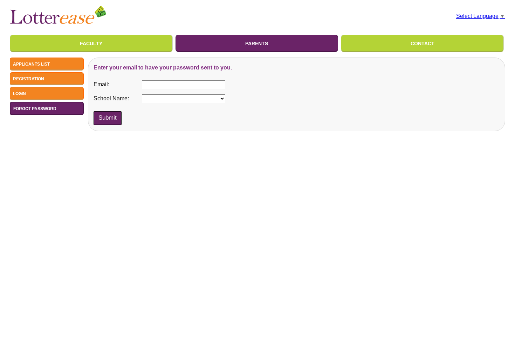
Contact (422, 43)
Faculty (91, 43)
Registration (28, 78)
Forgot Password (34, 108)
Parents (256, 43)
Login (19, 93)
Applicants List (31, 64)
